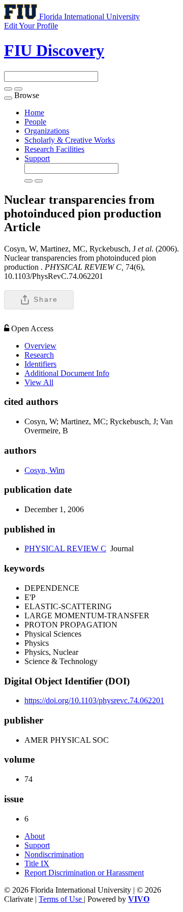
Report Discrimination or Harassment (84, 872)
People (35, 121)
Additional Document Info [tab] (66, 373)
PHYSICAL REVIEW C (65, 548)
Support (37, 158)
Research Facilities (54, 149)
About (34, 836)
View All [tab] (38, 382)
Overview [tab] (40, 345)
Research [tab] (39, 355)
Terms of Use (61, 899)
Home (34, 112)
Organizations (46, 131)
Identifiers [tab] (40, 364)
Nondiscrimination (54, 854)
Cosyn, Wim (44, 470)
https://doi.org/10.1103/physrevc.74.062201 (94, 700)
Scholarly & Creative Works (69, 140)
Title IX (36, 863)
